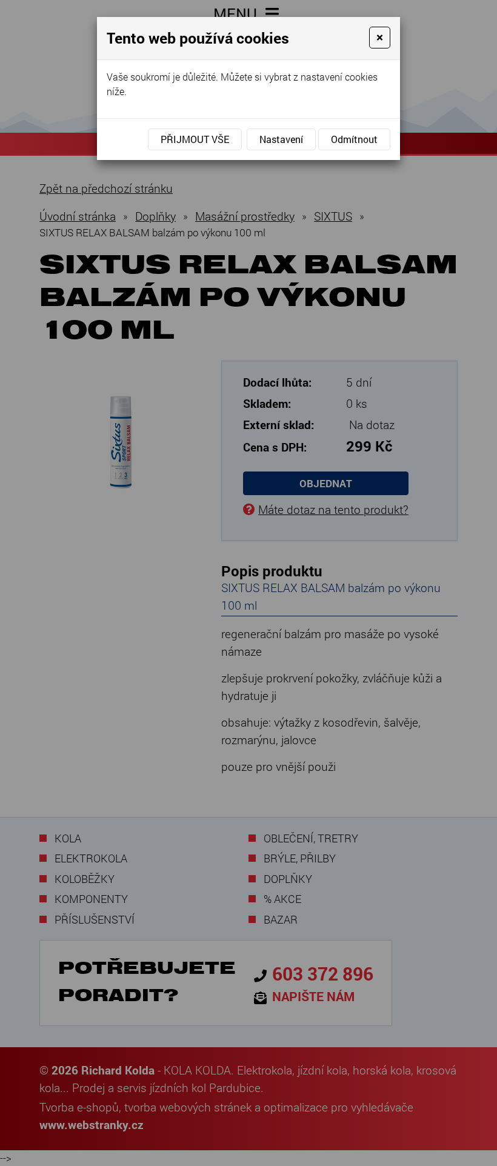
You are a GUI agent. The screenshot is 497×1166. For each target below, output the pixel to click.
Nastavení (281, 139)
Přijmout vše (195, 139)
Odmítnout (354, 139)
